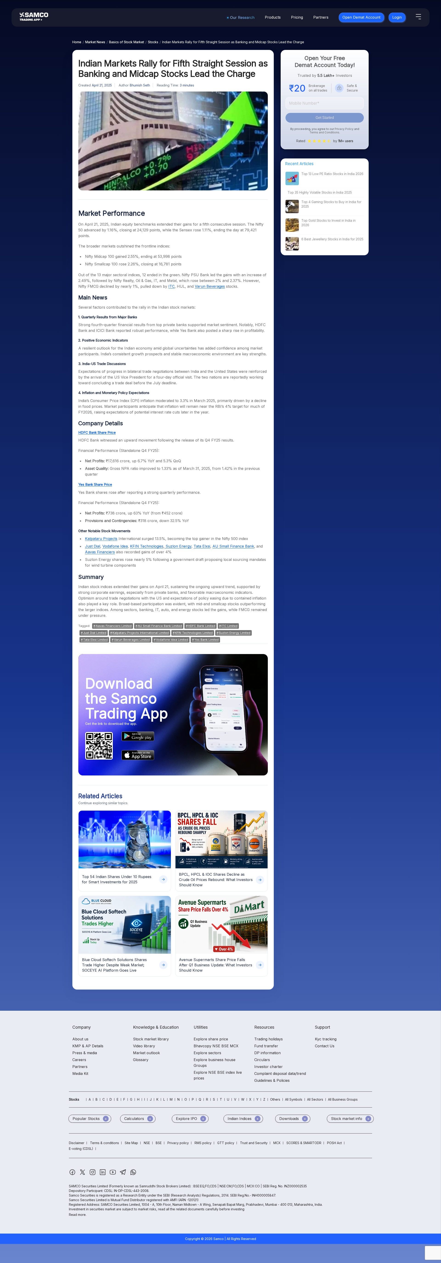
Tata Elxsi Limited (95, 639)
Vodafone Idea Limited (172, 639)
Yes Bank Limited (206, 639)
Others (275, 1099)
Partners (320, 17)
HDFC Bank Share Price (97, 432)
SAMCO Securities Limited (88, 1186)
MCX (277, 1143)
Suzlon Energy (177, 546)
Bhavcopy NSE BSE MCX (216, 1046)
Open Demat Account (361, 17)
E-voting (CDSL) (81, 1149)
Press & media (84, 1053)
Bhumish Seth (140, 85)
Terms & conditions (104, 1143)
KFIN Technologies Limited (194, 632)
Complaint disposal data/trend (280, 1073)
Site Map (131, 1143)
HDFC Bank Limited (201, 626)
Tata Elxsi (202, 546)
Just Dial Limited (94, 632)
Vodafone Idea (115, 546)
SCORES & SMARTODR (303, 1143)
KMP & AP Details (87, 1046)
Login (397, 17)
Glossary (140, 1059)
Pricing (297, 17)
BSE (159, 1143)
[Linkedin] (103, 1174)
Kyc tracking (325, 1039)
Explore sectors (207, 1053)
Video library (144, 1046)
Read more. (77, 1215)
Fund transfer (266, 1046)
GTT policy (225, 1143)
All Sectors (315, 1099)
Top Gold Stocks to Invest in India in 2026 (328, 222)
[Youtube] (113, 1174)
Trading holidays (268, 1039)
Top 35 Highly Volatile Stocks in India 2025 (320, 192)
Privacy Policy (344, 129)
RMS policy (203, 1143)
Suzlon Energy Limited (234, 632)
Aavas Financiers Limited (114, 626)
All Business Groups (343, 1099)
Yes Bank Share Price (95, 484)
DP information (267, 1053)
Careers (79, 1059)
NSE (147, 1143)
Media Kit (80, 1073)
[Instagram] (93, 1174)
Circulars (262, 1059)
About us (80, 1039)
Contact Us (324, 1046)
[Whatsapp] (133, 1174)
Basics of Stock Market (126, 42)
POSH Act (334, 1143)
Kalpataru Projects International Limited (141, 632)
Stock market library (151, 1039)
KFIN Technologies (146, 546)
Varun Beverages (210, 286)
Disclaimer (76, 1143)
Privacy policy (178, 1143)
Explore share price (211, 1039)
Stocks (153, 42)
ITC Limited (229, 626)
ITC (171, 286)
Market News (95, 42)
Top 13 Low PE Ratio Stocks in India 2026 (332, 174)
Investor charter (268, 1066)
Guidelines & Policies (272, 1080)
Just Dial (92, 546)
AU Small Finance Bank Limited (160, 626)
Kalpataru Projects (101, 538)
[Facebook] (73, 1174)
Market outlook (146, 1053)
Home (76, 42)
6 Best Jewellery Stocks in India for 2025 (332, 239)
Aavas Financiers (100, 552)
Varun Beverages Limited (132, 639)
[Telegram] (123, 1174)
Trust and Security (254, 1143)
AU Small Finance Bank (233, 546)
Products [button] (273, 17)
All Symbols (293, 1099)
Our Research (242, 17)
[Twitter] (83, 1174)
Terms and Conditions (324, 132)
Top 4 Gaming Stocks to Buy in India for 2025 (331, 204)
